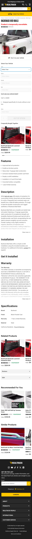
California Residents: (12, 327)
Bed (2, 87)
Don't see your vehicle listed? (9, 94)
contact (26, 248)
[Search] (29, 8)
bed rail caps (8, 196)
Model (2, 80)
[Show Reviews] (7, 27)
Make (2, 73)
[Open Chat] (23, 5)
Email (3, 480)
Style (2, 109)
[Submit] (29, 483)
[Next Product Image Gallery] (30, 42)
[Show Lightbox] (16, 42)
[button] (16, 501)
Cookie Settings (23, 531)
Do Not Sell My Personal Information (16, 528)
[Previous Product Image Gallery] (1, 42)
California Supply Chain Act (11, 531)
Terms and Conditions (16, 534)
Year (2, 66)
